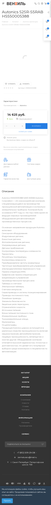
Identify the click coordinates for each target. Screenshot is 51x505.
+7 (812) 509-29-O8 (26, 453)
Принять (7, 501)
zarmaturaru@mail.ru (27, 457)
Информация (25, 418)
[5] (12, 88)
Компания (25, 395)
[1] (4, 88)
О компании (25, 400)
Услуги (25, 382)
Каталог (25, 373)
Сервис (25, 434)
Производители (25, 426)
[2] (6, 88)
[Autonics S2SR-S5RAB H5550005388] (25, 58)
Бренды (25, 387)
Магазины (25, 422)
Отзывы (25, 406)
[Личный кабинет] (42, 4)
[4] (10, 88)
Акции (25, 377)
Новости (25, 403)
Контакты (25, 410)
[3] (8, 88)
